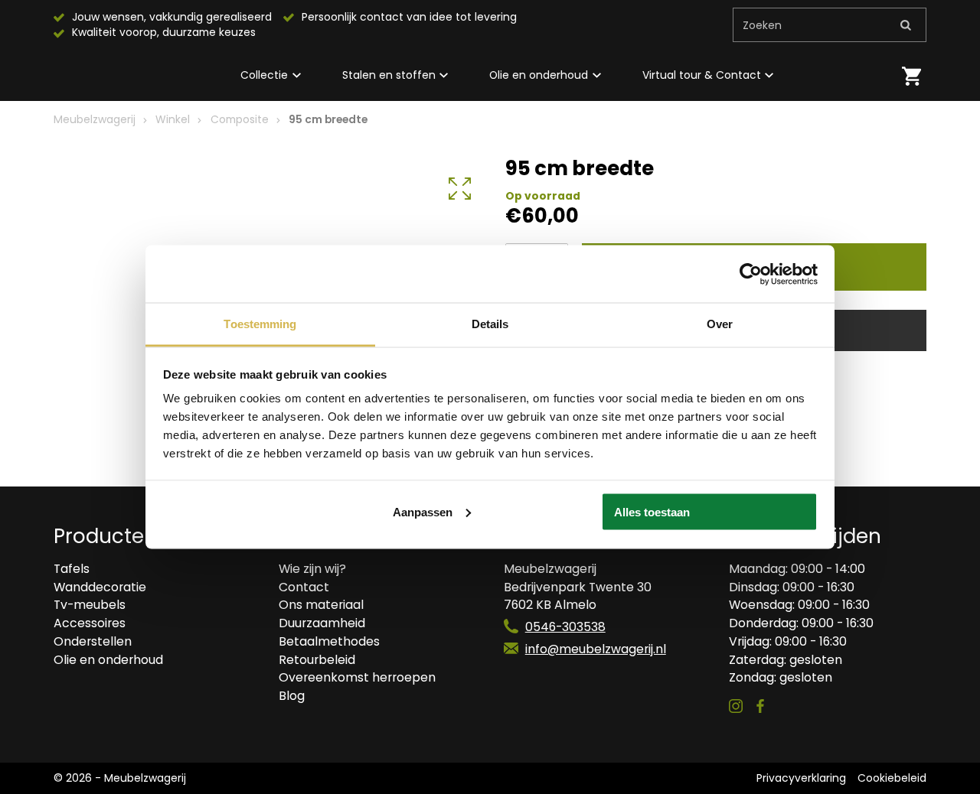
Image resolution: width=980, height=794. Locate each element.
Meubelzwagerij (95, 119)
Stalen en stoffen (389, 75)
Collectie (264, 75)
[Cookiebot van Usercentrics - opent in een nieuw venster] (751, 273)
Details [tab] (490, 323)
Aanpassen (422, 511)
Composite (240, 119)
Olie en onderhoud (538, 75)
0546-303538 (565, 627)
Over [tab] (720, 323)
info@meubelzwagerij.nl (595, 649)
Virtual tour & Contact (701, 75)
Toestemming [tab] (260, 323)
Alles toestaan (652, 511)
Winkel (172, 119)
